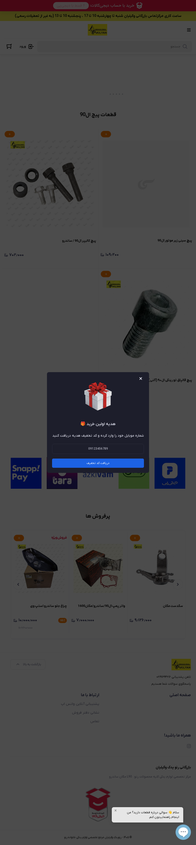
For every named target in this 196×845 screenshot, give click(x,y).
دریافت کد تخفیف (98, 463)
